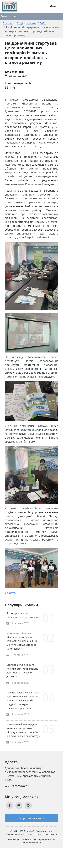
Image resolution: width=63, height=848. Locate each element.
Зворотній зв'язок (30, 818)
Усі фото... (11, 593)
